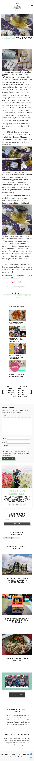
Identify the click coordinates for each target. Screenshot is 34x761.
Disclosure (5, 754)
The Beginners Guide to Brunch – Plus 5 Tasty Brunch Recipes (16, 340)
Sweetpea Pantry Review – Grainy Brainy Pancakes (22, 392)
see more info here (21, 724)
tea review (27, 295)
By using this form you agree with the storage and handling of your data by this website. (16, 453)
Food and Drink (17, 295)
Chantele (22, 41)
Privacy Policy (16, 754)
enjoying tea (7, 295)
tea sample (17, 297)
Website (5, 445)
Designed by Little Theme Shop (20, 758)
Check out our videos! (17, 695)
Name (4, 438)
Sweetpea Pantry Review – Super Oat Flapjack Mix (11, 392)
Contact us (27, 754)
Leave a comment (17, 43)
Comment (6, 415)
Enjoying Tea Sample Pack (12, 98)
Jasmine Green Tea (21, 196)
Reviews (17, 35)
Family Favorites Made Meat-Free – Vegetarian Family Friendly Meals (16, 374)
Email (4, 442)
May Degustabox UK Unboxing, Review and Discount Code (16, 357)
